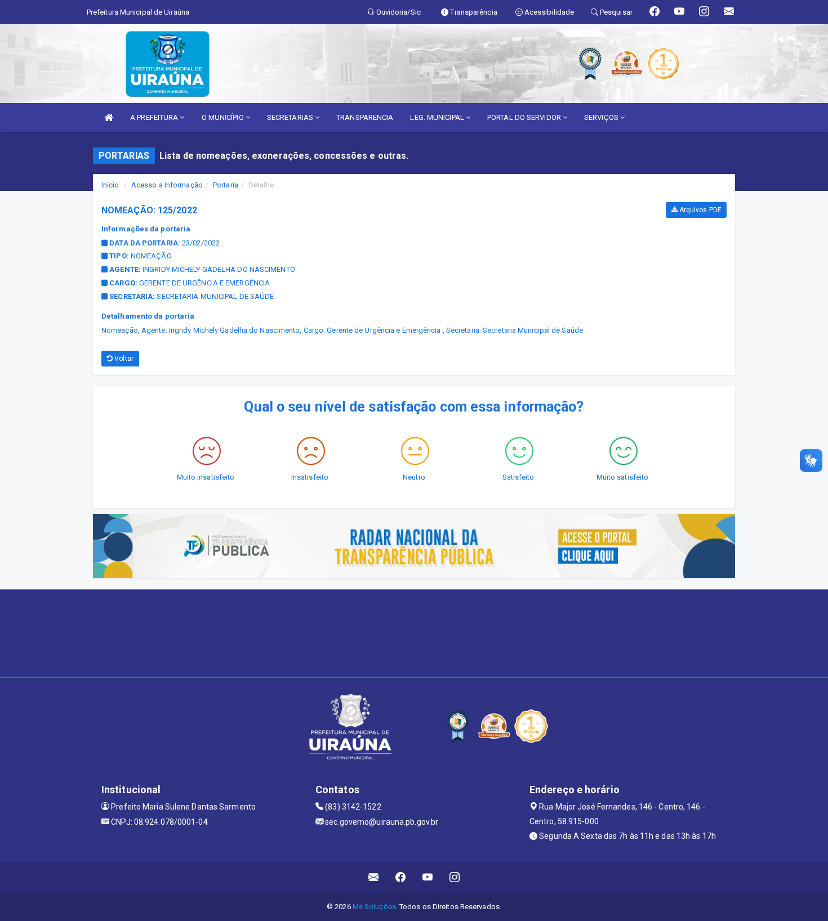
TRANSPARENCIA (364, 117)
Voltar (123, 359)
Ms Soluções (374, 906)
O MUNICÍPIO (224, 117)
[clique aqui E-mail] (374, 877)
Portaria (225, 185)
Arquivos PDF (699, 210)
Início (110, 185)
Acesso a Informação (167, 185)
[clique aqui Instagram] (455, 877)
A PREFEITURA (155, 117)
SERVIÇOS (602, 117)
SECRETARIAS (291, 117)
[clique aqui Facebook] (401, 877)
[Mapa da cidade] (414, 631)
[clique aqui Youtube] (428, 877)
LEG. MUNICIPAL (438, 117)
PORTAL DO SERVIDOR (525, 117)
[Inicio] (109, 117)
